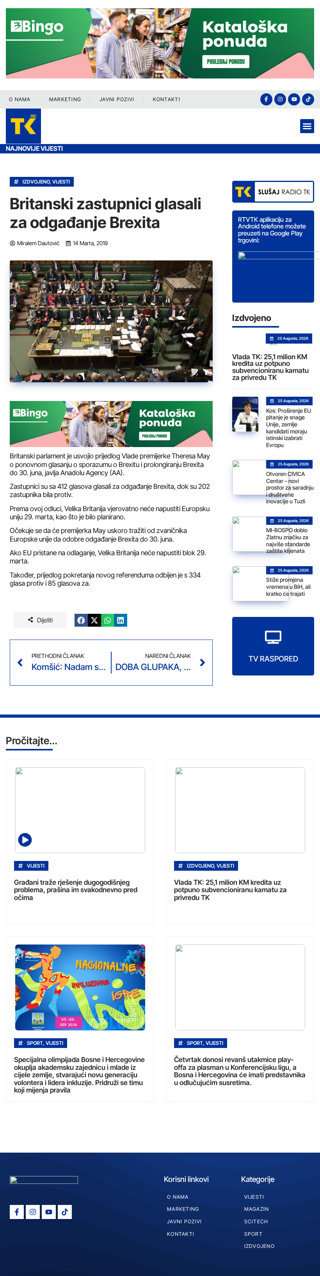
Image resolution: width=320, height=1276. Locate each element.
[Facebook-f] (266, 99)
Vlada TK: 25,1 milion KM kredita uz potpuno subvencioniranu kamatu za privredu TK (270, 367)
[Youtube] (294, 99)
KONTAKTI (166, 99)
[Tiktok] (308, 99)
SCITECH (256, 1221)
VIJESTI (61, 182)
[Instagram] (280, 99)
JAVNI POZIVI (117, 99)
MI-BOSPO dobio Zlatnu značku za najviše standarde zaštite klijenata (288, 540)
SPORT (253, 1234)
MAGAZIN (256, 1209)
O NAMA (20, 99)
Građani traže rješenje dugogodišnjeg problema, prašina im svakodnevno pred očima (75, 890)
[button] (307, 126)
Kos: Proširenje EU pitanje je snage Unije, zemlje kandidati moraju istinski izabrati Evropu (288, 427)
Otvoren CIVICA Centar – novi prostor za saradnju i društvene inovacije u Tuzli (290, 487)
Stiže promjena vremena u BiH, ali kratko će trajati (288, 586)
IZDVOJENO (36, 182)
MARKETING (65, 99)
